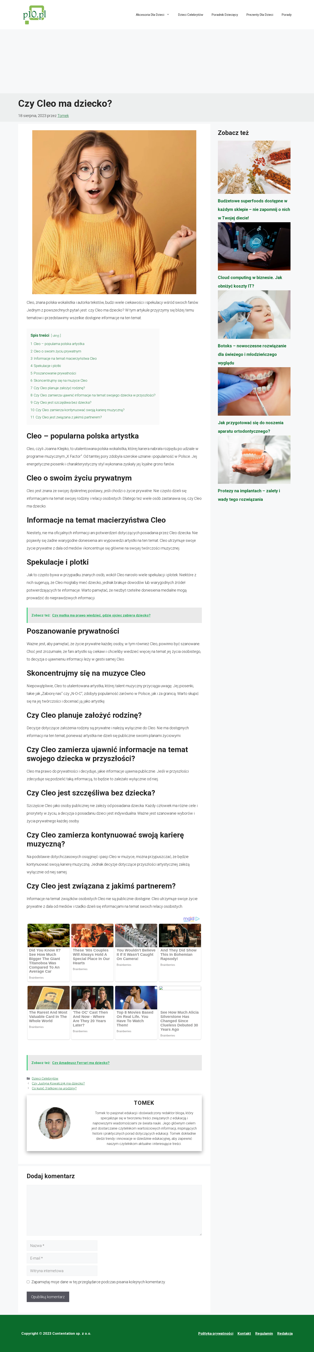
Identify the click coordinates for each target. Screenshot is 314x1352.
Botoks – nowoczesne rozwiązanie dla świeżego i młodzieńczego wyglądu (252, 354)
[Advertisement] (157, 61)
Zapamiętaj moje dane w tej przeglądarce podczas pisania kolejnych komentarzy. (98, 1282)
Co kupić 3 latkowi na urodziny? (54, 1088)
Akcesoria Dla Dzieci (150, 15)
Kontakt (244, 1333)
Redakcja (285, 1333)
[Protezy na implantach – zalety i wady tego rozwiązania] (254, 461)
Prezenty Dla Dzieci (260, 15)
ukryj (56, 336)
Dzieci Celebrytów (190, 15)
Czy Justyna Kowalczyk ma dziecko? (58, 1083)
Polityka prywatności (215, 1333)
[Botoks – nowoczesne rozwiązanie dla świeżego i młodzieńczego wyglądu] (254, 316)
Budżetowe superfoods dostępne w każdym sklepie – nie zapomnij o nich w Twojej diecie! (254, 209)
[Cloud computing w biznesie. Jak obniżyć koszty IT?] (254, 247)
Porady (287, 15)
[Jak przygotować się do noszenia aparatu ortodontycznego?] (254, 392)
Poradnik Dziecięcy (225, 15)
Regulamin (264, 1333)
